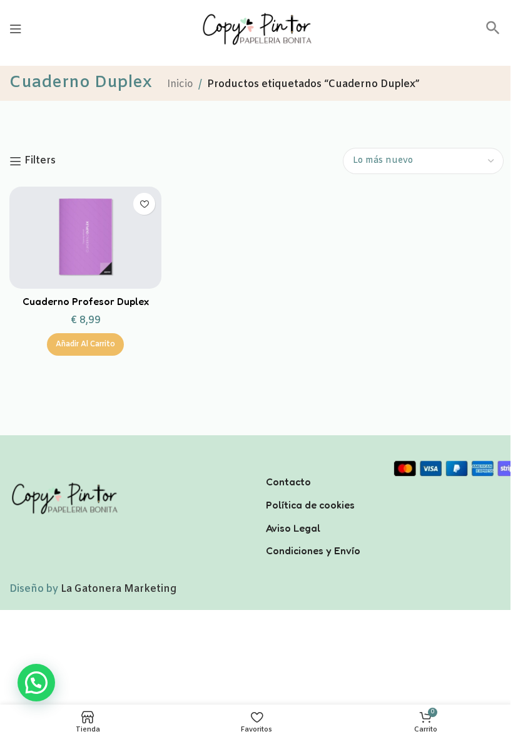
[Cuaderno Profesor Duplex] (85, 237)
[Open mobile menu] (15, 28)
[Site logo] (256, 28)
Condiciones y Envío (313, 550)
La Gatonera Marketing (118, 589)
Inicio (180, 84)
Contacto (288, 481)
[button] (492, 32)
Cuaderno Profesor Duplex (86, 301)
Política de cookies (310, 505)
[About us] (320, 465)
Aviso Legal (293, 528)
